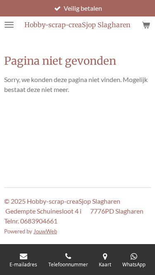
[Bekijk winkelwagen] (146, 24)
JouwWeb (45, 231)
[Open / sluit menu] (9, 24)
